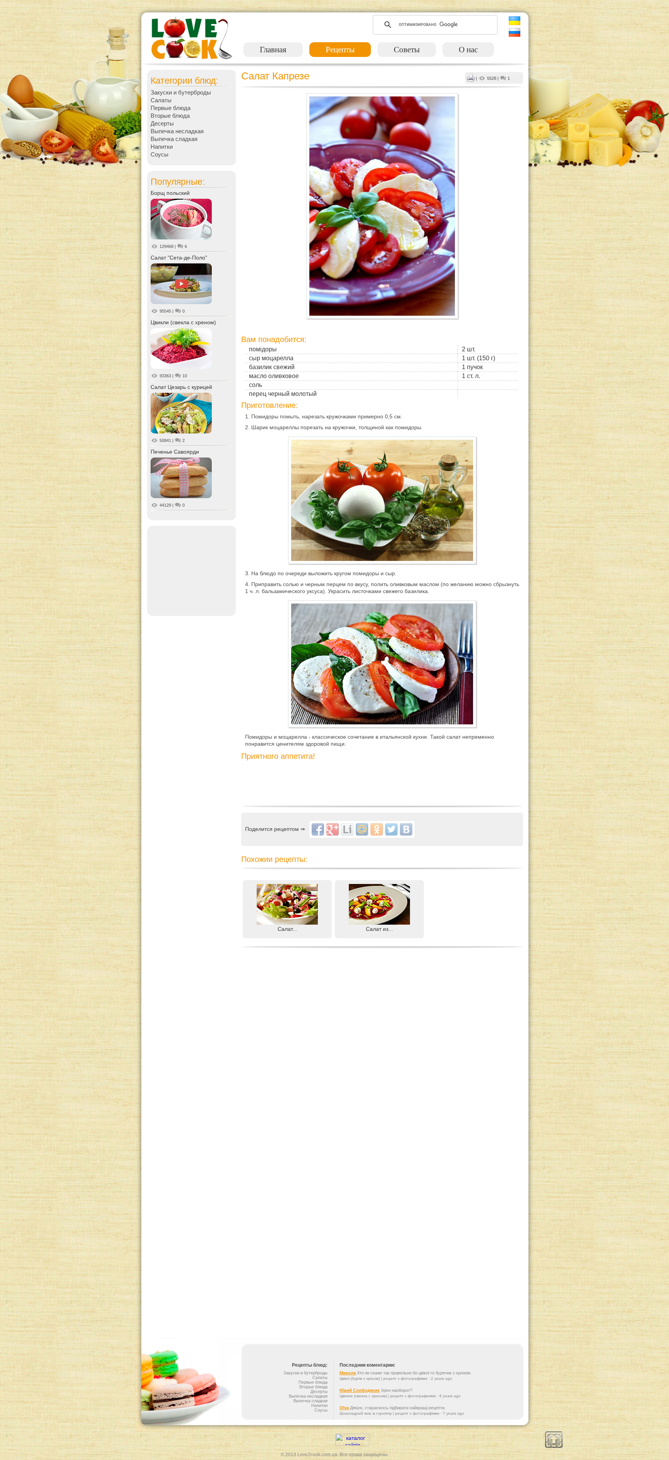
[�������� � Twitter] (391, 829)
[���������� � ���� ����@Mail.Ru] (362, 829)
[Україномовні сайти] (352, 1444)
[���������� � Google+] (332, 829)
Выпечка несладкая (177, 131)
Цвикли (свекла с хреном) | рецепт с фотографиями (388, 1396)
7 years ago (453, 1413)
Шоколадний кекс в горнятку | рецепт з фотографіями (389, 1413)
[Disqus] (382, 1050)
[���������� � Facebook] (318, 829)
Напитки (162, 146)
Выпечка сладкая (174, 139)
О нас (468, 49)
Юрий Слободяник (360, 1390)
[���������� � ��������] (406, 829)
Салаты (161, 100)
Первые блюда (170, 108)
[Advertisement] (191, 570)
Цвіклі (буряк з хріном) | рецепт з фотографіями (383, 1378)
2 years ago (441, 1378)
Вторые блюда (170, 115)
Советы (407, 49)
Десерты (162, 123)
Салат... (287, 929)
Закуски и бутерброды (181, 92)
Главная (273, 49)
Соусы (159, 154)
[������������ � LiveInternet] (347, 829)
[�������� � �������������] (377, 829)
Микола (348, 1373)
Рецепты (340, 49)
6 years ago (450, 1396)
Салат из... (379, 929)
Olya (344, 1407)
